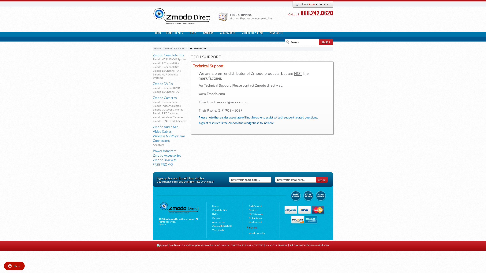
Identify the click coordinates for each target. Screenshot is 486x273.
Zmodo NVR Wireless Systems (165, 76)
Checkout (324, 4)
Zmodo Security (257, 233)
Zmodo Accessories (167, 155)
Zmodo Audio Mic (165, 127)
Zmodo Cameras (165, 98)
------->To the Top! (320, 245)
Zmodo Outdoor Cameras (168, 109)
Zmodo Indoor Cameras (167, 105)
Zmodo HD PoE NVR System (169, 59)
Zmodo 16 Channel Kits (167, 70)
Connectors (161, 141)
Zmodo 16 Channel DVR (167, 91)
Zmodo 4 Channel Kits (166, 63)
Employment (255, 221)
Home (157, 48)
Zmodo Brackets (165, 160)
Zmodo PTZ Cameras (165, 113)
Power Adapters (164, 151)
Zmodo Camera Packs (165, 102)
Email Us (253, 210)
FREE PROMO (163, 164)
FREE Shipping (256, 214)
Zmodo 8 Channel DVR (166, 87)
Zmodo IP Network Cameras (169, 120)
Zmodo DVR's (163, 84)
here (271, 123)
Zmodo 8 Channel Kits (166, 66)
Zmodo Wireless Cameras (168, 117)
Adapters (158, 144)
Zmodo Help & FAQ (175, 48)
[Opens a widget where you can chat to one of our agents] (14, 266)
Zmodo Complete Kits (168, 55)
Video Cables (162, 131)
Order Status (255, 218)
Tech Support (255, 206)
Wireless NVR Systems (169, 136)
